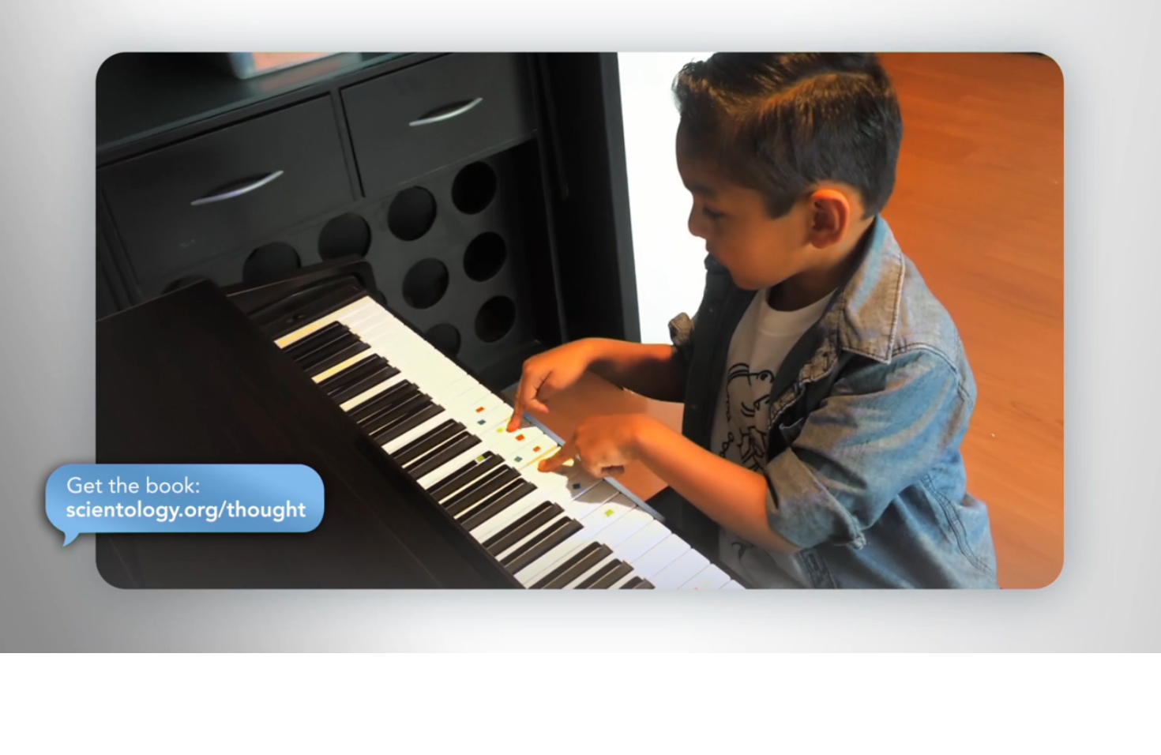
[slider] (612, 638)
